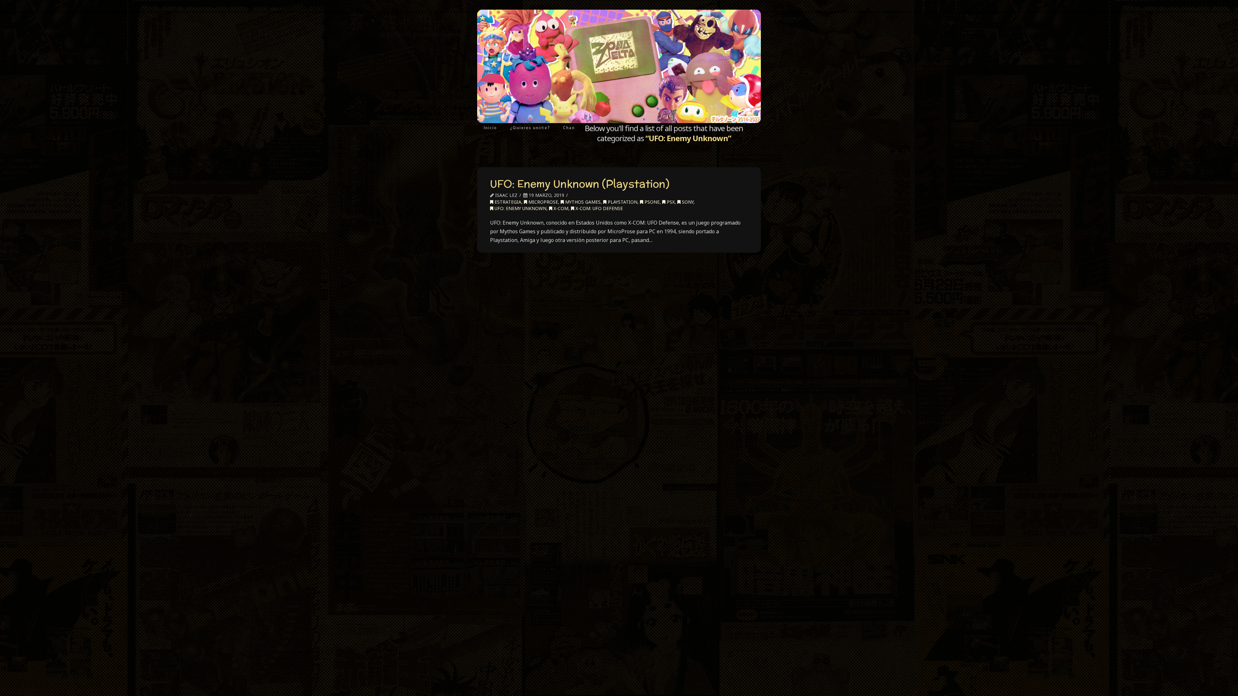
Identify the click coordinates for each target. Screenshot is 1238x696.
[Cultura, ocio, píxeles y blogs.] (619, 66)
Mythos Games (582, 202)
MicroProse (542, 202)
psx (670, 202)
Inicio (490, 127)
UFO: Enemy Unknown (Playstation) (579, 183)
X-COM (560, 208)
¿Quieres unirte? (530, 127)
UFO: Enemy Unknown (519, 208)
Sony (687, 202)
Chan (569, 127)
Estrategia (507, 202)
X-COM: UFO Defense (598, 208)
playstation (621, 202)
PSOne (651, 202)
